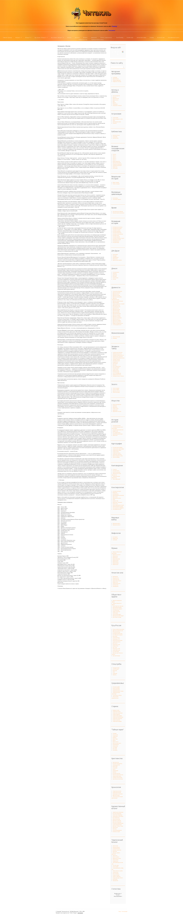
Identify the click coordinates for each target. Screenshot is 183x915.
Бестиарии (115, 537)
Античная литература (117, 291)
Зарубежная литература (118, 812)
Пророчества (116, 370)
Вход (120, 911)
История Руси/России (117, 633)
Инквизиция (115, 770)
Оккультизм (115, 746)
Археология (115, 845)
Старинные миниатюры (118, 717)
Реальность (115, 503)
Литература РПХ (116, 765)
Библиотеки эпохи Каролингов (116, 474)
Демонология (116, 98)
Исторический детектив (118, 823)
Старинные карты (116, 453)
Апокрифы (115, 136)
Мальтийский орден (117, 607)
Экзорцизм (115, 104)
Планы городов (116, 183)
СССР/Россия (115, 669)
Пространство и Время (118, 211)
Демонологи (115, 100)
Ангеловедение (116, 95)
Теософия (115, 747)
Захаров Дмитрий (117, 80)
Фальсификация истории (118, 505)
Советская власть (116, 641)
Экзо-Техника (116, 873)
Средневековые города (118, 691)
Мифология (115, 431)
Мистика (114, 365)
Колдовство (115, 362)
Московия (115, 636)
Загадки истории (116, 229)
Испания (115, 276)
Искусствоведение (117, 404)
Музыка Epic (115, 556)
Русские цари (116, 865)
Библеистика (115, 138)
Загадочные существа (118, 356)
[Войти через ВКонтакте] (115, 52)
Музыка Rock (115, 561)
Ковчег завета (116, 857)
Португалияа (115, 277)
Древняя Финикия (117, 313)
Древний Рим (116, 308)
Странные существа (117, 454)
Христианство (116, 762)
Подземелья (115, 861)
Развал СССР (115, 646)
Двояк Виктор (116, 78)
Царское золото (116, 391)
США (114, 672)
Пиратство (115, 166)
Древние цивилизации (118, 301)
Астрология (115, 734)
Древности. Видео (117, 320)
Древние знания (116, 295)
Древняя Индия (116, 310)
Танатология (115, 872)
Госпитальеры (116, 610)
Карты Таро (115, 739)
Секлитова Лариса (117, 199)
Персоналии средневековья (114, 697)
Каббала (114, 737)
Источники (115, 168)
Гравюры (115, 405)
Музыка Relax (115, 560)
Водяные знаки (116, 710)
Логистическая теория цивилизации (117, 797)
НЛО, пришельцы (117, 366)
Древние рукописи (117, 322)
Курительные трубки (117, 260)
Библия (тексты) (116, 135)
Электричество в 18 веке (118, 376)
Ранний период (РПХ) (117, 763)
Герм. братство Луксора (118, 606)
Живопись (115, 407)
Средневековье (116, 689)
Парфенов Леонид (117, 81)
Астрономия (115, 117)
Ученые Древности (117, 324)
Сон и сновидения (117, 373)
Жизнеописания (116, 336)
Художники (115, 410)
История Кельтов (116, 306)
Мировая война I (116, 523)
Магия (114, 740)
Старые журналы (116, 719)
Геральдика (115, 254)
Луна (114, 120)
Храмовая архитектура (118, 434)
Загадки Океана (116, 359)
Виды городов (116, 182)
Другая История (116, 795)
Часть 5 (114, 160)
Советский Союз (116, 650)
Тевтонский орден (117, 614)
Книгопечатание (116, 472)
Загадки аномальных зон (118, 355)
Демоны (114, 97)
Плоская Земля (116, 367)
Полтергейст (115, 585)
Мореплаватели (116, 161)
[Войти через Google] (123, 52)
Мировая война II (116, 524)
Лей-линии (115, 363)
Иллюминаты (115, 494)
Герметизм (115, 736)
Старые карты (116, 451)
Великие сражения (117, 850)
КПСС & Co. (115, 643)
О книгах (115, 469)
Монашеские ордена (117, 608)
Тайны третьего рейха (118, 870)
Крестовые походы (117, 617)
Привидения (115, 586)
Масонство (115, 496)
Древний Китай (116, 312)
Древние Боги (116, 294)
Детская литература (117, 822)
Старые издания (116, 714)
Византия (115, 851)
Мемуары (115, 338)
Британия (115, 275)
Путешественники (117, 162)
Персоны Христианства (118, 774)
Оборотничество (116, 583)
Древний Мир (116, 302)
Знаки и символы (116, 876)
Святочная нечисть (117, 580)
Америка (115, 273)
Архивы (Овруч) (116, 847)
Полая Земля (115, 369)
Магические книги (117, 743)
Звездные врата (116, 360)
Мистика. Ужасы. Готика (118, 826)
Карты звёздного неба (118, 119)
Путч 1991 (115, 647)
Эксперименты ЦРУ (117, 509)
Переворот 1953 (116, 644)
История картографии (117, 447)
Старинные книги (116, 711)
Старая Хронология (117, 791)
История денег (116, 272)
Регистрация (124, 911)
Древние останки (116, 316)
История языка (116, 242)
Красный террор (116, 655)
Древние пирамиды (117, 317)
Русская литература (117, 813)
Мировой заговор (117, 498)
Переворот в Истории (118, 793)
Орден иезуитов (116, 611)
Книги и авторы (116, 688)
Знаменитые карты (117, 450)
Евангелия (115, 766)
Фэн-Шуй (115, 748)
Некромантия (116, 744)
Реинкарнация (116, 371)
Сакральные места (117, 374)
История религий (116, 425)
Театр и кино (115, 408)
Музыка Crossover (116, 554)
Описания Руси (116, 637)
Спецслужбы (115, 866)
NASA (114, 499)
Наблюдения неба (117, 121)
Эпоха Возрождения (117, 830)
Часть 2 (114, 155)
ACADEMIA (115, 77)
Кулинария (115, 879)
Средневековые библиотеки (115, 477)
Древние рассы (116, 319)
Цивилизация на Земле (118, 506)
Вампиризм (115, 576)
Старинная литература (118, 713)
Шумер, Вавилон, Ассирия (118, 303)
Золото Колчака (116, 392)
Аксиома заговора (117, 491)
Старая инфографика (117, 715)
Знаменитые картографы (118, 449)
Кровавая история (117, 239)
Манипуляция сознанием (118, 495)
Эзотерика (115, 750)
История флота (116, 241)
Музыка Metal (116, 563)
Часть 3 (114, 157)
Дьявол (114, 102)
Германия (115, 673)
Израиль (115, 674)
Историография (116, 687)
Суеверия (115, 539)
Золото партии (116, 388)
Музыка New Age (116, 558)
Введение (115, 492)
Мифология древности (118, 323)
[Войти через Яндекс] (120, 52)
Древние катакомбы (117, 296)
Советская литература (117, 815)
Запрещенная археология (118, 358)
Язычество (115, 435)
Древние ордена (116, 315)
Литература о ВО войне (118, 816)
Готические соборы (117, 695)
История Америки (117, 231)
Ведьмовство (116, 578)
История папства (116, 773)
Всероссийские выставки (118, 629)
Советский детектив (117, 824)
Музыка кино (115, 564)
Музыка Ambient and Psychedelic (116, 552)
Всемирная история (117, 228)
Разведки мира (116, 667)
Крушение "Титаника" (117, 502)
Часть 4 (114, 158)
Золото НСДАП (116, 389)
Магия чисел (115, 741)
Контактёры (115, 198)
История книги (116, 470)
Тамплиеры (115, 613)
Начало (114, 154)
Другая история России (118, 630)
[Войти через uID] (113, 52)
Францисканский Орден (118, 615)
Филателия (115, 258)
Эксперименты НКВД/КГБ (118, 508)
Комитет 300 (115, 501)
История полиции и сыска (118, 238)
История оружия (116, 236)
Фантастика (115, 827)
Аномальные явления (117, 352)
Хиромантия (115, 880)
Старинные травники (117, 718)
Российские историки (117, 634)
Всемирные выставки (117, 227)
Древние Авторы (116, 292)
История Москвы (116, 632)
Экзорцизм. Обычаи (117, 105)
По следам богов (116, 432)
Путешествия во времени (118, 213)
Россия (114, 279)
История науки (116, 235)
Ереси (114, 769)
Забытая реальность (117, 353)
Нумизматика (115, 257)
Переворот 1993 (116, 648)
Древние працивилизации (115, 299)
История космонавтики (118, 234)
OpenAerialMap (116, 457)
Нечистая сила (116, 579)
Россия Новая (116, 651)
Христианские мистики (118, 779)
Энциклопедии (116, 875)
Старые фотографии (117, 721)
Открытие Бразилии (117, 165)
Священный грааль (117, 776)
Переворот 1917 (116, 639)
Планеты (115, 123)
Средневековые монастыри (115, 693)
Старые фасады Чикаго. (118, 877)
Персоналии (115, 859)
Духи (114, 101)
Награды (115, 256)
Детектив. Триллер (117, 820)
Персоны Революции (117, 640)
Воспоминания (116, 817)
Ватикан (114, 772)
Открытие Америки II (117, 164)
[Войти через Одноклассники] (118, 54)
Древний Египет (116, 305)
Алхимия (114, 733)
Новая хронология (117, 792)
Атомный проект (116, 848)
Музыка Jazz (115, 557)
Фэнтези (115, 828)
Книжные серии (116, 831)
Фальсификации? (116, 479)
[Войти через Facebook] (118, 52)
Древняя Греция (116, 309)
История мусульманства (118, 429)
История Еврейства (117, 232)
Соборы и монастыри (117, 777)
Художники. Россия (117, 411)
